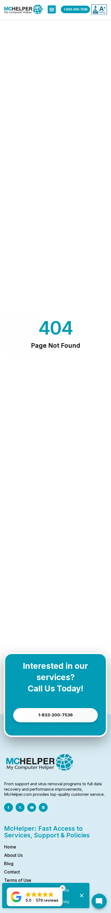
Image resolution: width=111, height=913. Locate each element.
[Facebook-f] (8, 807)
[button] (52, 9)
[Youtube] (31, 807)
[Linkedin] (43, 807)
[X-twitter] (20, 807)
